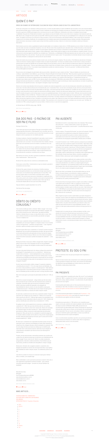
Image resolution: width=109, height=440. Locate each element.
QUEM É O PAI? (25, 21)
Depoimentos (50, 430)
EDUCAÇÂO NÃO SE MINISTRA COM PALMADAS (27, 397)
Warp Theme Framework (57, 437)
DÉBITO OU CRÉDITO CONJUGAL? (28, 203)
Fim (19, 427)
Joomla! (36, 435)
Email (24, 111)
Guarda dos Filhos (35, 5)
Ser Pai (29, 11)
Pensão (63, 5)
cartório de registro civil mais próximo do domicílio (68, 288)
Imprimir (20, 111)
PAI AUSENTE (64, 118)
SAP (45, 5)
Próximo (21, 425)
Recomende (67, 430)
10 (19, 423)
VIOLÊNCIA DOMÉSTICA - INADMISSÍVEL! (25, 396)
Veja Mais (80, 5)
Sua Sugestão (59, 430)
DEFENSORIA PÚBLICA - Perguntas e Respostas (27, 401)
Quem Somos (42, 430)
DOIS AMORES (19, 399)
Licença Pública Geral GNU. (67, 435)
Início (26, 5)
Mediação (71, 5)
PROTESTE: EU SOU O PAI (71, 250)
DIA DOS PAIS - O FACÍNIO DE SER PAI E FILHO (33, 120)
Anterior (21, 406)
